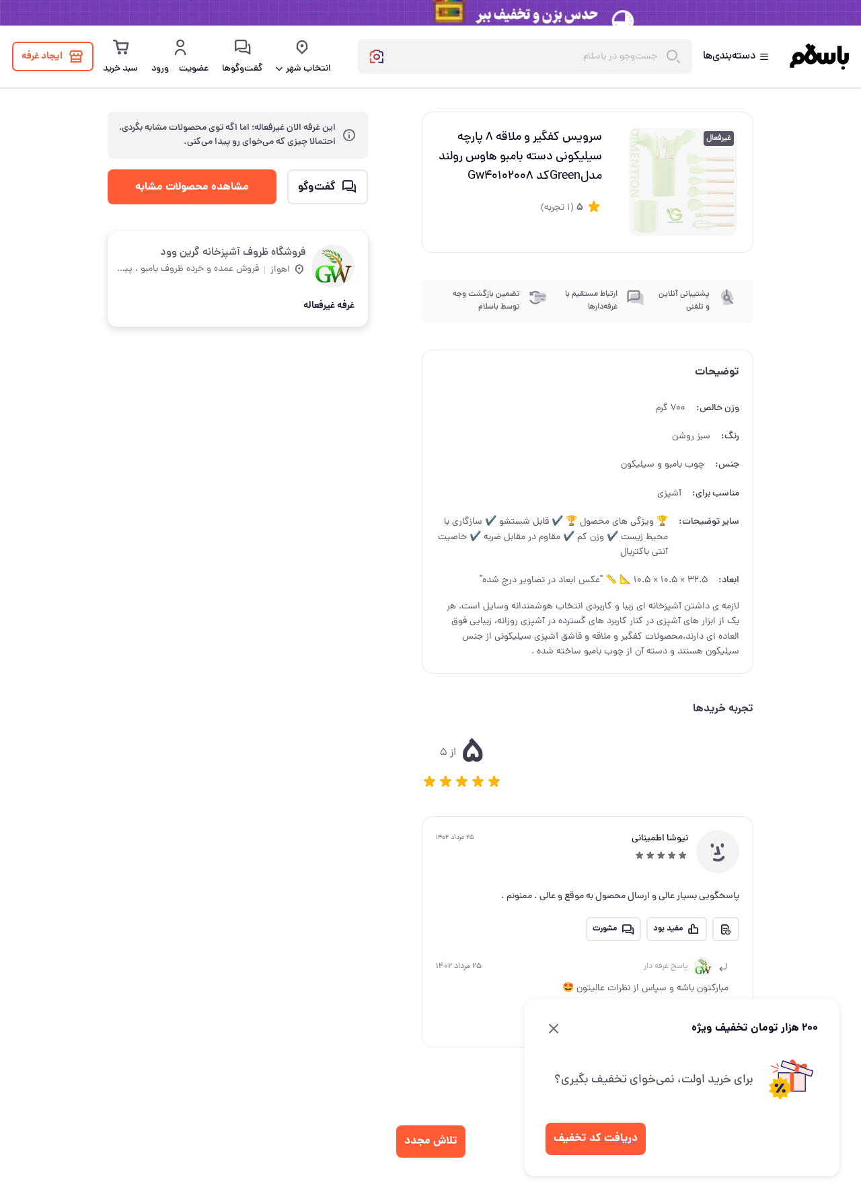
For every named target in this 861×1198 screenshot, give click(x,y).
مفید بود (668, 928)
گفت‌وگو (317, 186)
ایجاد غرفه (42, 56)
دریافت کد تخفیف (596, 1138)
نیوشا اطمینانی (660, 839)
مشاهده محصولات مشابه (192, 186)
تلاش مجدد (430, 1141)
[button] (430, 781)
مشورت (605, 928)
